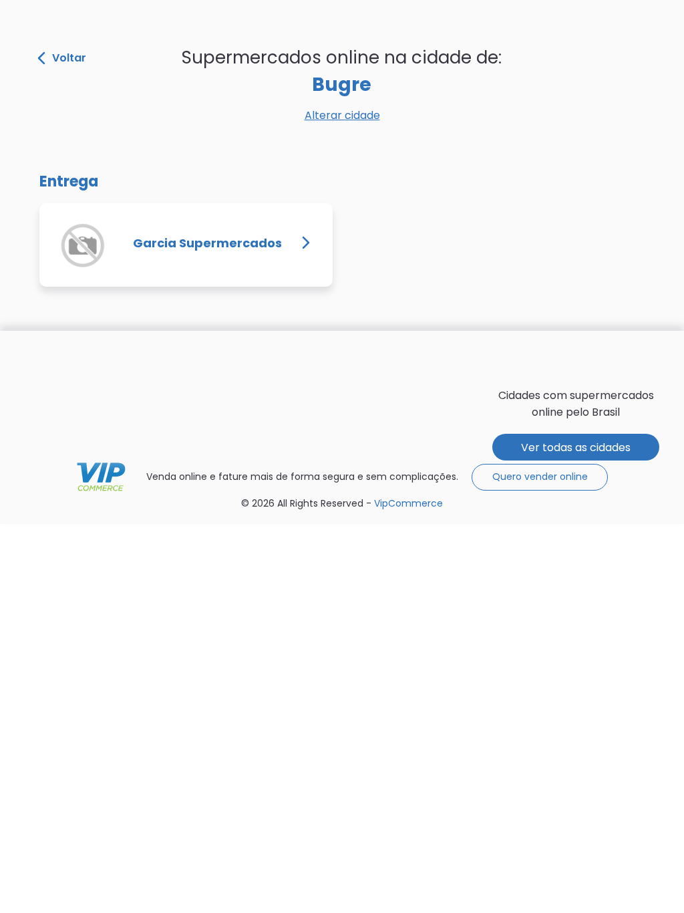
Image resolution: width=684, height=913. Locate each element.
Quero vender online (540, 476)
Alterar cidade (342, 115)
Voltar (69, 58)
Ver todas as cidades (576, 447)
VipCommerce (101, 477)
